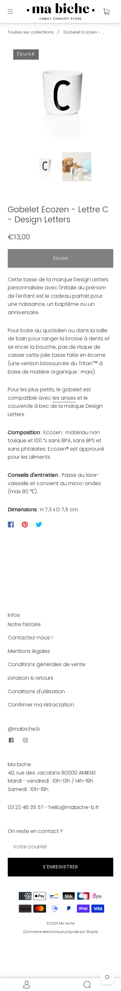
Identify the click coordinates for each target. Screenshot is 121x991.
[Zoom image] (60, 99)
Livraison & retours (30, 678)
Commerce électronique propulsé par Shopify (60, 931)
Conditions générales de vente (47, 664)
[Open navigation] (15, 11)
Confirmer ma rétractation (41, 704)
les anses (64, 398)
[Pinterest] (25, 524)
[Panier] (106, 11)
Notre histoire (24, 624)
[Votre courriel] (60, 847)
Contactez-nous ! (30, 637)
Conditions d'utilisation (36, 691)
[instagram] (25, 740)
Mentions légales (29, 651)
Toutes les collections (31, 32)
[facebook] (11, 740)
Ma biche (67, 923)
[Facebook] (11, 524)
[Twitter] (39, 524)
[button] (21, 99)
